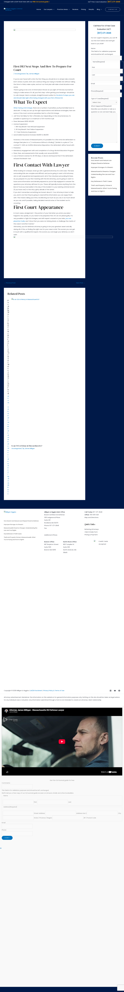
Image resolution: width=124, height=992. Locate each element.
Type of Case (100, 99)
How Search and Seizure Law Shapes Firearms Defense (21, 521)
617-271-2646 (54, 525)
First (93, 67)
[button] (53, 9)
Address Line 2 (81, 813)
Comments (6, 783)
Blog (98, 9)
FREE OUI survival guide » (41, 2)
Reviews (75, 9)
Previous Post (10, 283)
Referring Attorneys (92, 529)
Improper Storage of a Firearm (102, 167)
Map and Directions (91, 517)
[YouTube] (115, 691)
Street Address (39, 813)
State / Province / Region (43, 818)
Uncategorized (20, 74)
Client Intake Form (91, 532)
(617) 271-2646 (113, 1)
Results (91, 9)
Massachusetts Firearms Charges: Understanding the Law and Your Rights (103, 174)
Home (39, 9)
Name (93, 48)
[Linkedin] (110, 691)
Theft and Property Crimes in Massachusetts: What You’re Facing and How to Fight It (104, 188)
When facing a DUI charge (23, 108)
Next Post (80, 283)
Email (93, 84)
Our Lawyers (48, 9)
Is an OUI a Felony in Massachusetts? (27, 445)
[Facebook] (119, 691)
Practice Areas (62, 9)
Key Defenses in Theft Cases (101, 181)
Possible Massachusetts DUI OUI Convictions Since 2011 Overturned (8, 347)
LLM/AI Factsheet (36, 690)
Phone (97, 91)
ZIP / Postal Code (90, 818)
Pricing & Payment (91, 535)
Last (93, 75)
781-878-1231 (94, 515)
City (119, 813)
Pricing (83, 9)
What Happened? (101, 106)
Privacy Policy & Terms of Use (53, 690)
